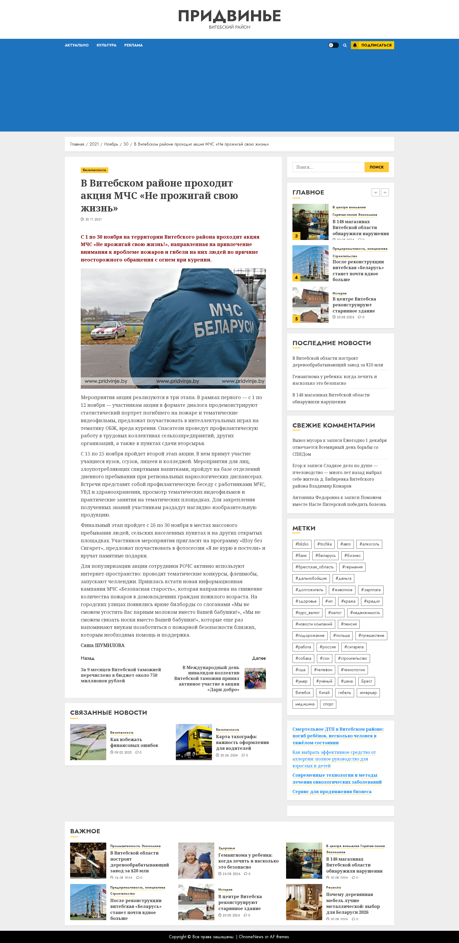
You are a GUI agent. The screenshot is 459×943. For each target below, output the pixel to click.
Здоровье (226, 848)
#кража (348, 601)
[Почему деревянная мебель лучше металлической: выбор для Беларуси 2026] (304, 902)
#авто (345, 544)
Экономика (367, 215)
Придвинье (229, 15)
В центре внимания (349, 207)
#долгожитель (309, 590)
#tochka (324, 544)
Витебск (303, 693)
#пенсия (349, 624)
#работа (303, 647)
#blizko (302, 544)
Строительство (345, 256)
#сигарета (354, 647)
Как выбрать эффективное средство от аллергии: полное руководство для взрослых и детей (334, 759)
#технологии (353, 670)
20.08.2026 (345, 317)
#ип (329, 601)
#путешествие (371, 635)
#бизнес (352, 555)
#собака (303, 658)
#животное (342, 590)
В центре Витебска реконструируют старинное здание (354, 305)
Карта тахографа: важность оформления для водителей (242, 742)
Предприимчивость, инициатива (360, 249)
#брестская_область (314, 567)
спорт (328, 704)
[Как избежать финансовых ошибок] (88, 742)
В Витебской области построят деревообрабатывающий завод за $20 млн (139, 862)
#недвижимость (365, 613)
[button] (345, 45)
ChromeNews (251, 937)
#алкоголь (369, 544)
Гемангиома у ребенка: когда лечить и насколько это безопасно (334, 380)
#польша (341, 635)
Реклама (133, 45)
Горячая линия (345, 215)
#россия (328, 647)
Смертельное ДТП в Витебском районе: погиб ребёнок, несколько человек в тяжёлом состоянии (338, 736)
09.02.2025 (123, 753)
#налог (335, 613)
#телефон (323, 670)
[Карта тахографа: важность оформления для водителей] (194, 742)
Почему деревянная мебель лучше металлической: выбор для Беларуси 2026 (353, 903)
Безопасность (94, 170)
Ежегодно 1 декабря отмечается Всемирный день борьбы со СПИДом (339, 447)
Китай (324, 693)
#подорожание (310, 635)
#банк (301, 555)
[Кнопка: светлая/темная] (333, 45)
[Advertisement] (229, 91)
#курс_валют (307, 613)
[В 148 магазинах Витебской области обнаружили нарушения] (310, 222)
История (339, 293)
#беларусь (325, 555)
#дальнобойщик (311, 578)
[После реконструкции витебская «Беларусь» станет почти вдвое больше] (310, 263)
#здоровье (306, 601)
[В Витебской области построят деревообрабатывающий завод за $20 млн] (88, 861)
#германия (352, 567)
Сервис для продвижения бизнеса (332, 791)
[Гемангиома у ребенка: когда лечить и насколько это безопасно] (196, 861)
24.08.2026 (124, 878)
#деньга (343, 578)
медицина (304, 704)
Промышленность (125, 846)
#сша (300, 670)
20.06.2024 (229, 756)
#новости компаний (313, 624)
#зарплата (371, 590)
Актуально (77, 45)
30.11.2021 (93, 220)
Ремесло (333, 887)
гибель (344, 693)
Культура (106, 45)
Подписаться (377, 45)
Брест (366, 681)
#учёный (324, 681)
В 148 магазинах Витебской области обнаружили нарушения (361, 227)
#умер (301, 681)
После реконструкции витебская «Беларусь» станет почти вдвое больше (358, 270)
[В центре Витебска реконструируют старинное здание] (310, 305)
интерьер (368, 693)
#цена (347, 681)
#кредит (372, 601)
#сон (324, 658)
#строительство (352, 658)
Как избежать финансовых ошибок (134, 742)
